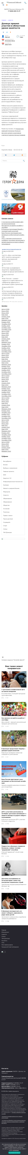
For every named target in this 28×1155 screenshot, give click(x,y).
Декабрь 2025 (6, 324)
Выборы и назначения (10, 468)
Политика (6, 512)
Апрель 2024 (6, 361)
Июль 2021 (5, 422)
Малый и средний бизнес (11, 488)
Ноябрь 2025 (6, 326)
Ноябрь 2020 (6, 436)
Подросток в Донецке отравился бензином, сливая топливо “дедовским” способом (13, 848)
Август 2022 (5, 398)
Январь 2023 (6, 388)
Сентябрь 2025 (6, 329)
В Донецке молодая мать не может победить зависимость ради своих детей (12, 913)
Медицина (6, 491)
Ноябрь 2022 (6, 392)
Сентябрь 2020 (6, 440)
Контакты (4, 940)
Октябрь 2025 (6, 327)
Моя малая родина (7, 945)
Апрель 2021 (6, 427)
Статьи (5, 529)
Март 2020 (5, 449)
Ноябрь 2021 (6, 414)
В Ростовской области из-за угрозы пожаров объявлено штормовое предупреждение (13, 293)
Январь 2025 (6, 344)
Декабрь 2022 (6, 390)
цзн (3, 145)
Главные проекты (8, 471)
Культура (6, 485)
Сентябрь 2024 (6, 351)
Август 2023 (5, 375)
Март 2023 (5, 385)
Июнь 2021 (5, 423)
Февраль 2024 (6, 364)
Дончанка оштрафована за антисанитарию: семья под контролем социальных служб (12, 880)
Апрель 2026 (6, 316)
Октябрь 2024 (6, 350)
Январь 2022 (6, 411)
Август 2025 (5, 331)
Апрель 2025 (6, 339)
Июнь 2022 (5, 401)
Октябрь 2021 (6, 416)
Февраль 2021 (6, 431)
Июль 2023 (5, 377)
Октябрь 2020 (6, 438)
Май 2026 (5, 315)
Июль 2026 (5, 311)
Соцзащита (6, 522)
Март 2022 (5, 407)
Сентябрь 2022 (6, 396)
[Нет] (26, 1148)
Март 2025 (5, 340)
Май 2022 (5, 403)
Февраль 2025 (6, 342)
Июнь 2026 (5, 313)
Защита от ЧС (7, 478)
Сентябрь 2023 (6, 374)
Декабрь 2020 (6, 434)
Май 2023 (5, 381)
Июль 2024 (5, 355)
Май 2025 (5, 337)
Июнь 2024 (5, 357)
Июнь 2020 (5, 446)
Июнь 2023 (5, 379)
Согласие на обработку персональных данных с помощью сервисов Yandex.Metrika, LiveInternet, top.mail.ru (14, 1122)
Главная (4, 930)
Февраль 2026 (6, 320)
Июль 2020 (5, 444)
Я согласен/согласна (14, 1152)
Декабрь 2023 (6, 368)
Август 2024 (5, 353)
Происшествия (8, 519)
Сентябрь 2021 (6, 418)
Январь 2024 (6, 366)
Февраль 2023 (6, 387)
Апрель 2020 (6, 447)
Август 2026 (5, 309)
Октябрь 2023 (6, 372)
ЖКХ (4, 475)
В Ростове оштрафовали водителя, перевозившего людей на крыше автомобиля (13, 270)
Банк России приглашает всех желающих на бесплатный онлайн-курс (13, 234)
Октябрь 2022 (6, 394)
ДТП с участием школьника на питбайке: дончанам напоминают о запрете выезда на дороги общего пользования (14, 814)
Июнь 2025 (5, 335)
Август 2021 (5, 420)
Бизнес (5, 464)
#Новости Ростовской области (11, 249)
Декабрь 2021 (6, 412)
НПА (3, 942)
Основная (6, 508)
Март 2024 (5, 363)
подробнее (10, 1145)
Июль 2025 (5, 333)
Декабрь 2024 (6, 346)
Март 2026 (5, 318)
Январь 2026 (6, 322)
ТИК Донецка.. (7, 532)
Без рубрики (7, 461)
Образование (7, 498)
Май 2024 (5, 359)
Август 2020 (5, 442)
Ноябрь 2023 (6, 370)
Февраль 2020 (6, 451)
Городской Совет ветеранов (10, 947)
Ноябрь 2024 (6, 348)
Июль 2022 (5, 399)
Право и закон (7, 515)
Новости (6, 495)
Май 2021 (5, 425)
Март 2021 (5, 429)
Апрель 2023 (6, 383)
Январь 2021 (6, 433)
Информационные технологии (13, 481)
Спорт (5, 525)
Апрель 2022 (6, 405)
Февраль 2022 (6, 409)
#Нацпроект (5, 932)
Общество (6, 505)
